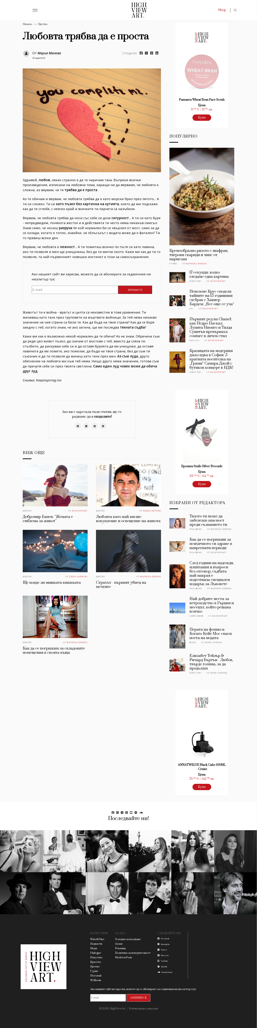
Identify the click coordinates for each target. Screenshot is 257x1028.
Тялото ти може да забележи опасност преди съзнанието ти (208, 520)
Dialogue (95, 953)
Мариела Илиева (150, 577)
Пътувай (95, 975)
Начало (27, 24)
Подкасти (96, 944)
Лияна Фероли (152, 511)
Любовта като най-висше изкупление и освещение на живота (128, 518)
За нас (119, 944)
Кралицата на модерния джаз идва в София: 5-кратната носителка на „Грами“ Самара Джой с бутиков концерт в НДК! (211, 359)
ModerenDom (123, 957)
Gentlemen (196, 616)
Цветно (43, 24)
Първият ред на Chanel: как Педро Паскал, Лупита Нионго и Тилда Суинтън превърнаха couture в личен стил (211, 327)
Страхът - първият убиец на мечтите (121, 584)
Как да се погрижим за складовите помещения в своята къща (54, 650)
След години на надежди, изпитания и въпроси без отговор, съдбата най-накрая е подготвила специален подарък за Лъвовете (212, 573)
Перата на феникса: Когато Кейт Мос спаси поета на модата (211, 633)
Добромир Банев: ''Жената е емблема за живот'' (48, 518)
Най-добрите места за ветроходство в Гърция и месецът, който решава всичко (212, 605)
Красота (194, 341)
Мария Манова (49, 53)
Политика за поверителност (133, 953)
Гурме (173, 264)
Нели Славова (213, 643)
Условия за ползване (128, 939)
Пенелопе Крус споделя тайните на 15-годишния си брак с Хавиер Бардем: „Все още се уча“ (212, 297)
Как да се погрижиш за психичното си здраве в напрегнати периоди (211, 543)
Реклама (120, 948)
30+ (192, 309)
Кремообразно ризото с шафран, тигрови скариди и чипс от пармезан (198, 255)
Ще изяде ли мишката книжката (52, 582)
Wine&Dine (97, 939)
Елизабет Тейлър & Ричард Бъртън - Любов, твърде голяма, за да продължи (211, 662)
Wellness (196, 529)
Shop (222, 10)
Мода (193, 643)
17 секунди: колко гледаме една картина (209, 274)
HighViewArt (80, 511)
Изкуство (195, 281)
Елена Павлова (78, 577)
